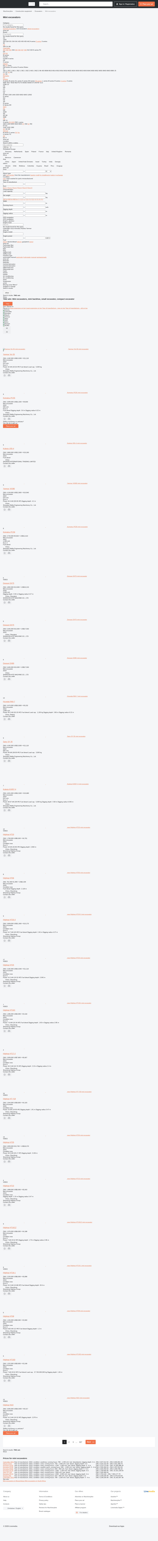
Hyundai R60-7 (9, 702)
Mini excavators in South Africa (35, 1481)
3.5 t (33, 199)
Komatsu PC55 (9, 398)
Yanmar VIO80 (9, 489)
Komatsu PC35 (8, 1467)
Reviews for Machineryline (48, 1507)
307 (80, 1442)
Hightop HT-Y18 (9, 1099)
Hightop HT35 (8, 1142)
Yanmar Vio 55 (9, 354)
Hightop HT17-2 (9, 1054)
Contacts (6, 1504)
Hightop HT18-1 (9, 1273)
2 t (24, 199)
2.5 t (27, 199)
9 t (42, 199)
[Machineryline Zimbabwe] (14, 4)
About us (6, 1496)
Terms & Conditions (45, 1496)
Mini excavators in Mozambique (14, 1481)
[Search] (41, 4)
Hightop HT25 (8, 965)
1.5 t (21, 199)
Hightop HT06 (8, 878)
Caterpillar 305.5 (8, 1462)
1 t (19, 199)
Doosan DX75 (8, 583)
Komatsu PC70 (8, 1474)
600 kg (10, 199)
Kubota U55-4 (8, 449)
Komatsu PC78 (8, 1470)
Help (4, 1500)
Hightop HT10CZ (9, 1228)
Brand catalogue (44, 1511)
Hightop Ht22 (8, 1405)
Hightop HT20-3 (9, 920)
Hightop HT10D (9, 1360)
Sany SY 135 (7, 1472)
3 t (30, 199)
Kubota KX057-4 (9, 789)
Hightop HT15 (8, 1186)
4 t (36, 199)
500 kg (5, 199)
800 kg (15, 199)
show (7, 293)
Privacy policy (43, 1500)
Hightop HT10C (9, 1010)
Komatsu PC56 (9, 532)
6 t (40, 199)
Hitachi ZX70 (7, 1464)
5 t (38, 199)
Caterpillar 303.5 (8, 1477)
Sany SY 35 (7, 742)
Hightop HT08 (8, 1316)
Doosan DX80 (8, 663)
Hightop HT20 (8, 834)
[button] (5, 375)
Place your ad (10, 426)
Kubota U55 (7, 1476)
